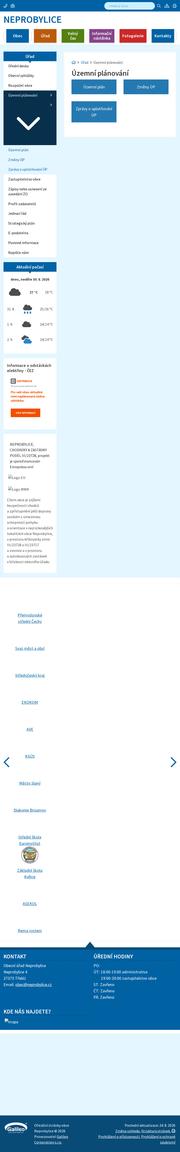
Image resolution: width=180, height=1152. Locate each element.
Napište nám (18, 252)
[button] (174, 6)
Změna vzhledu (127, 1131)
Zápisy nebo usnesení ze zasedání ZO (27, 191)
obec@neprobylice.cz (33, 984)
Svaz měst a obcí (30, 648)
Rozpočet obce (20, 85)
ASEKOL (30, 903)
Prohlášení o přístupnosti (118, 1136)
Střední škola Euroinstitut (29, 840)
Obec (17, 35)
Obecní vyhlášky (21, 75)
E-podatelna (18, 232)
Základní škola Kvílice (29, 873)
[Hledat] (159, 6)
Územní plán (18, 149)
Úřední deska (18, 66)
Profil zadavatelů (22, 203)
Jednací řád (17, 213)
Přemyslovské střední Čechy (30, 618)
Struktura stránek (155, 1131)
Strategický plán (21, 223)
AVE (29, 729)
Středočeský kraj (30, 675)
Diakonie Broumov (30, 810)
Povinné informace (23, 242)
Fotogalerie (133, 35)
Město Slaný (30, 783)
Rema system (30, 930)
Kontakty (162, 35)
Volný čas (73, 36)
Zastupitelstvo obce (24, 179)
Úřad (45, 35)
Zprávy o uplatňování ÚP (27, 169)
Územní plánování (22, 95)
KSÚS (30, 756)
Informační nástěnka (102, 36)
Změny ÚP (16, 159)
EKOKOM (30, 702)
